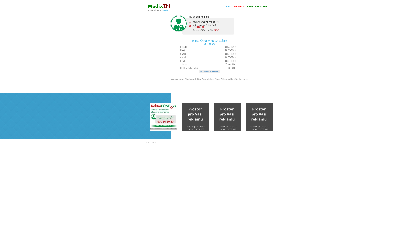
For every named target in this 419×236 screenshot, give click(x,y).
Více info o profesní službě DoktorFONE (209, 72)
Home (228, 6)
